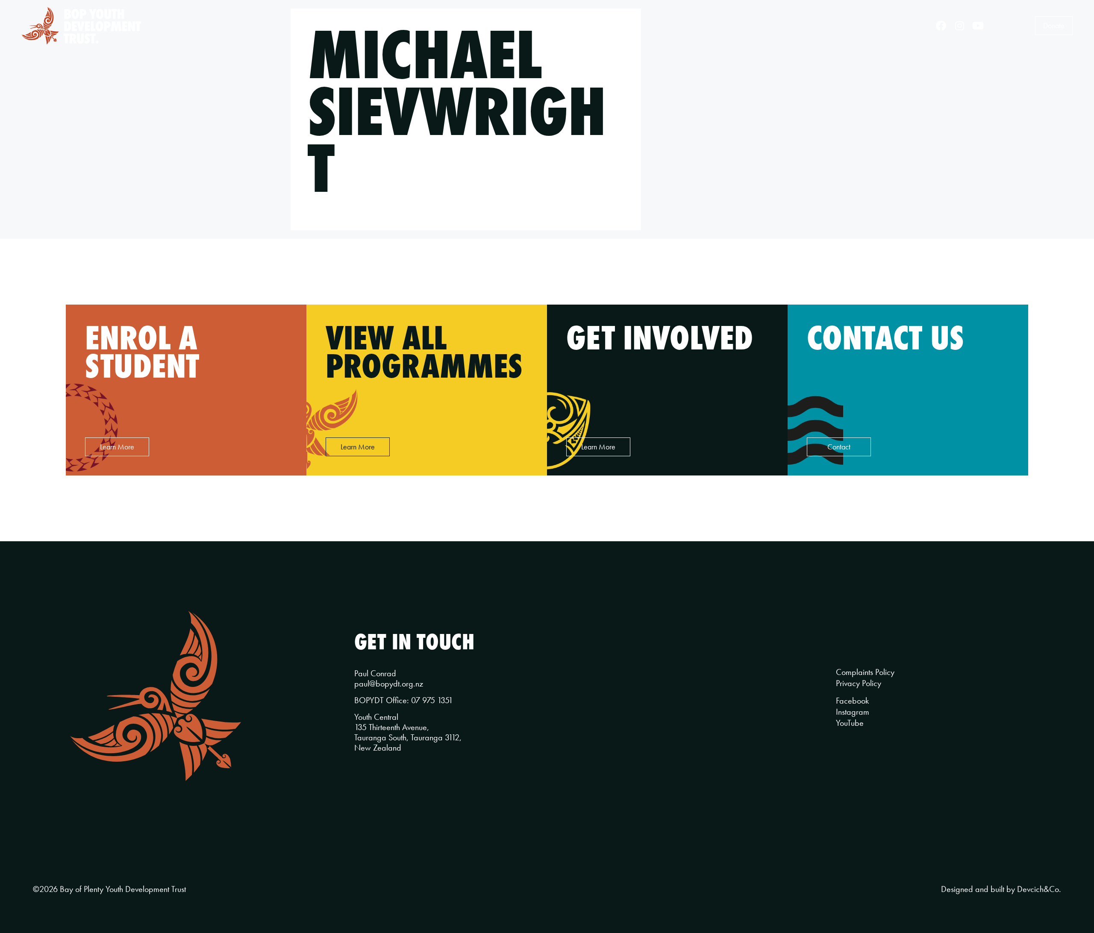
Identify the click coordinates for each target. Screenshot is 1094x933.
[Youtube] (978, 25)
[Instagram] (959, 25)
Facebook (852, 700)
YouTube (850, 722)
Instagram (852, 711)
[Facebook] (941, 25)
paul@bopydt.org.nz (388, 683)
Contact (605, 25)
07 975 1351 (432, 700)
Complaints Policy (865, 672)
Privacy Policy (858, 683)
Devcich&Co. (1039, 889)
